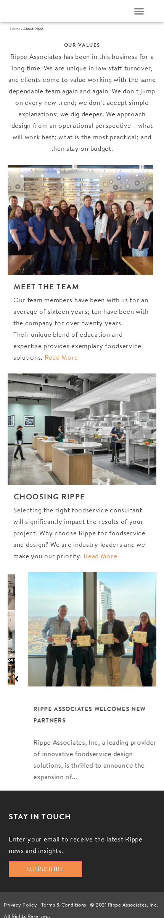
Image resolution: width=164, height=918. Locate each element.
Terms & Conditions (63, 906)
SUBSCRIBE (45, 870)
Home (15, 29)
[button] (139, 11)
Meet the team (47, 286)
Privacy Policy (20, 906)
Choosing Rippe (49, 496)
